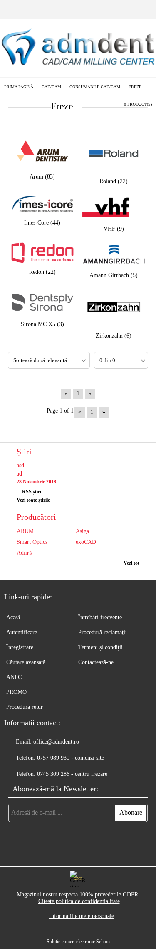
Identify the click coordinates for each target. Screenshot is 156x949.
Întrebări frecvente (100, 617)
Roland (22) (113, 181)
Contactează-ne (96, 662)
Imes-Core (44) (42, 223)
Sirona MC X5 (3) (42, 324)
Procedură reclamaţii (102, 632)
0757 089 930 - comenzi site (70, 758)
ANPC (14, 677)
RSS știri (31, 492)
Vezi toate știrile (33, 500)
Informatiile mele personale (81, 916)
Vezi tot (131, 563)
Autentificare (21, 632)
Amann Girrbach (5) (113, 275)
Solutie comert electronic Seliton (78, 941)
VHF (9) (114, 229)
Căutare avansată (25, 662)
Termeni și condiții (100, 647)
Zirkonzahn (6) (113, 336)
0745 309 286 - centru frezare (72, 774)
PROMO (16, 692)
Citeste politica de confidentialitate (79, 901)
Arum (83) (42, 177)
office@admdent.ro (56, 742)
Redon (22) (42, 272)
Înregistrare (19, 647)
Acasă (13, 617)
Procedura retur (24, 707)
